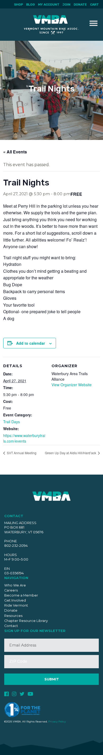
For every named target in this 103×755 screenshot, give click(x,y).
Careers (11, 590)
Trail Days (11, 421)
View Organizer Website (72, 384)
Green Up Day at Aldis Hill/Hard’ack (71, 453)
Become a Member (21, 595)
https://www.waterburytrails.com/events (24, 438)
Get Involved (15, 600)
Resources (13, 616)
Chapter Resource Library (26, 621)
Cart (94, 4)
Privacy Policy (57, 721)
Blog (30, 4)
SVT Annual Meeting (21, 453)
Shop (18, 4)
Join (67, 4)
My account (48, 4)
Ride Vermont (16, 605)
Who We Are (15, 585)
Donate (80, 4)
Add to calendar (30, 343)
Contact (11, 626)
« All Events (15, 152)
